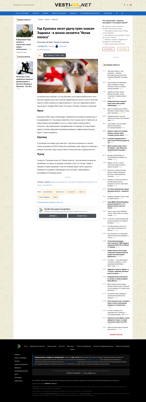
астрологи (71, 192)
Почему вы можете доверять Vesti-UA (49, 202)
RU (117, 13)
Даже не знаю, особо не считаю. (114, 44)
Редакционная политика (37, 346)
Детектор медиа (95, 359)
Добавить (53, 216)
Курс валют (18, 378)
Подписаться (82, 216)
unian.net (47, 49)
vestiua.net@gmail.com (89, 373)
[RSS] (127, 5)
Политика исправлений (84, 346)
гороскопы (60, 192)
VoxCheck (74, 362)
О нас (26, 346)
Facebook (47, 383)
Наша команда (51, 346)
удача (55, 197)
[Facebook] (124, 5)
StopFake (67, 362)
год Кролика (47, 192)
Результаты (123, 49)
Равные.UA (73, 13)
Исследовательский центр (90, 13)
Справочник (108, 13)
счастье (82, 192)
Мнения (45, 13)
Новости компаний (59, 13)
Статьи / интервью (22, 13)
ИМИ (87, 359)
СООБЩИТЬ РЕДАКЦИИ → (74, 373)
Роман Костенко (21, 52)
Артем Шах (63, 46)
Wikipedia (54, 383)
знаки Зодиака (44, 197)
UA (122, 13)
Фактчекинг (70, 346)
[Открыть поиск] (131, 5)
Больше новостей (116, 335)
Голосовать (108, 49)
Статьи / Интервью (20, 358)
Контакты (62, 346)
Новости (35, 13)
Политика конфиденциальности (103, 346)
